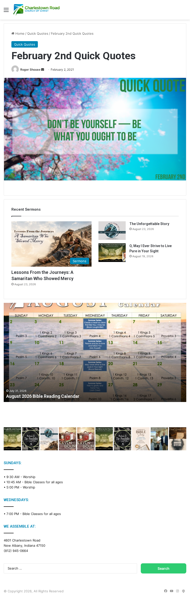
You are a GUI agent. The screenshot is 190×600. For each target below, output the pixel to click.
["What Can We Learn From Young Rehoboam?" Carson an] (67, 438)
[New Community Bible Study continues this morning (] (140, 438)
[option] (95, 352)
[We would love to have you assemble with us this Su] (49, 438)
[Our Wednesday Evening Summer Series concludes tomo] (12, 438)
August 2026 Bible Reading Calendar (42, 396)
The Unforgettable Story (149, 224)
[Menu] (6, 11)
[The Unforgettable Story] (112, 230)
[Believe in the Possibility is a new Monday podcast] (30, 438)
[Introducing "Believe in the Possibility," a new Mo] (122, 438)
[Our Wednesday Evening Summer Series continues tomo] (104, 438)
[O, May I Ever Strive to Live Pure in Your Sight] (112, 252)
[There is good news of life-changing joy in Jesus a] (159, 438)
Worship (29, 477)
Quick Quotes (37, 33)
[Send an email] (42, 69)
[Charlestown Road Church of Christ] (36, 9)
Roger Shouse (30, 69)
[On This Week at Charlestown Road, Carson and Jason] (86, 438)
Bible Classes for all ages (43, 482)
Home (19, 33)
